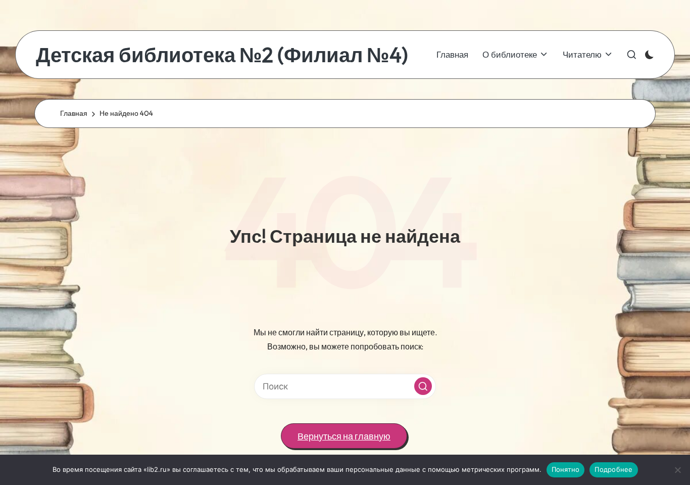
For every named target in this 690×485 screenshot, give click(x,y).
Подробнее (613, 469)
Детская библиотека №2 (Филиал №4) (222, 54)
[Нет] (677, 470)
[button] (423, 386)
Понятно (566, 469)
